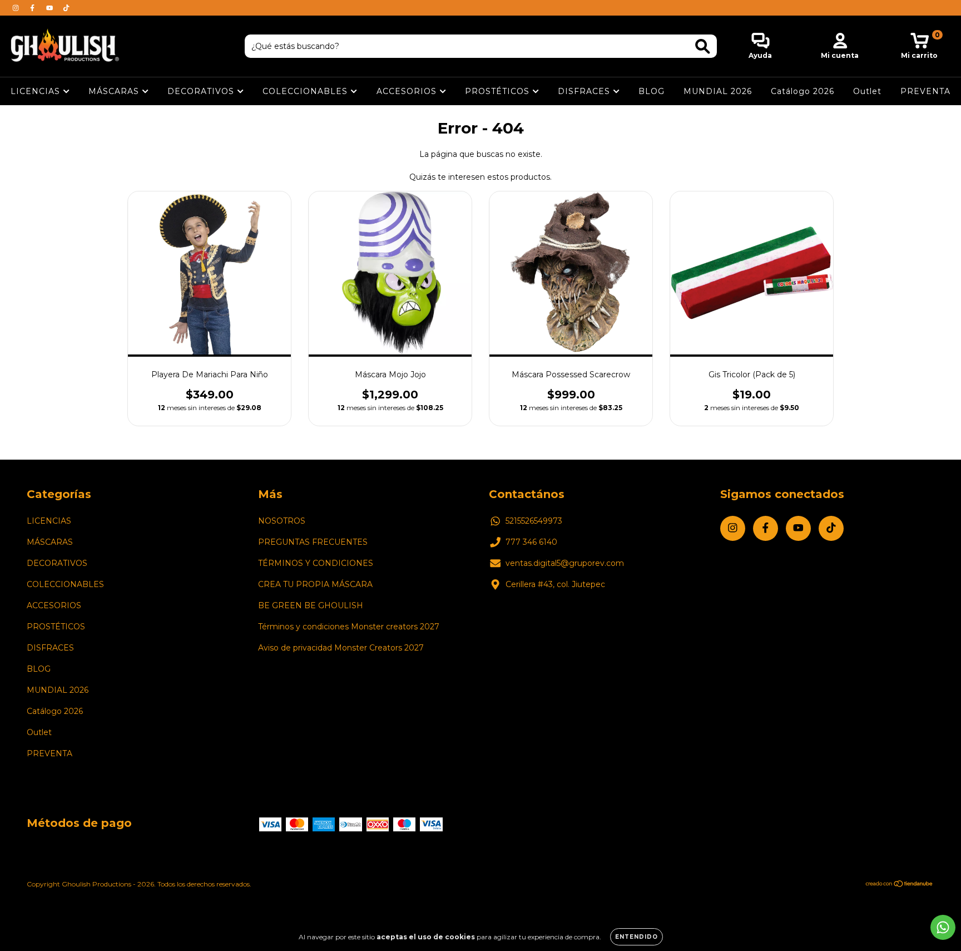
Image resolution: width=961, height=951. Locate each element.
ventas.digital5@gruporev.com (565, 563)
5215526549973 (534, 521)
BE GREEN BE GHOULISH (310, 605)
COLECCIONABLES (306, 91)
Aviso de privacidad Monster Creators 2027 (341, 648)
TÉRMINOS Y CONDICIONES (315, 563)
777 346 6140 (531, 542)
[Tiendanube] (899, 885)
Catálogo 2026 (802, 91)
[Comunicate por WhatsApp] (942, 927)
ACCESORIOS (408, 91)
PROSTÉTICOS (498, 91)
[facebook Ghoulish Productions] (33, 8)
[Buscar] (703, 46)
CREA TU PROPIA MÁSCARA (315, 584)
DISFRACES (585, 91)
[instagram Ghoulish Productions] (16, 8)
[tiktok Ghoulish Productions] (66, 8)
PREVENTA (925, 91)
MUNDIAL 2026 (717, 91)
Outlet (867, 91)
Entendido (636, 936)
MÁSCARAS (115, 91)
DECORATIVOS (202, 91)
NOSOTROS (281, 521)
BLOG (651, 91)
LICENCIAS (37, 91)
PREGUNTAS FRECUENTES (313, 542)
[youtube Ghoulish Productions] (50, 8)
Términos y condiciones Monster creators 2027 (348, 627)
